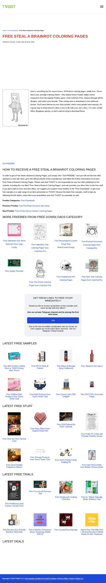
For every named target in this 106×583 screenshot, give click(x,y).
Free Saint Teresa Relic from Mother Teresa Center (91, 466)
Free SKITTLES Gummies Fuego (92, 395)
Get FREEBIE (8, 163)
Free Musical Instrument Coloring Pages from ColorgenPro (92, 244)
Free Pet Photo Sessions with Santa (34, 206)
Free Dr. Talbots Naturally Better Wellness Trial (92, 498)
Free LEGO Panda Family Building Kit (66, 461)
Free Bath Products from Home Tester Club (40, 395)
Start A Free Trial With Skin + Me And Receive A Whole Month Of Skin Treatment (91, 532)
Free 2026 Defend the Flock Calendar (66, 425)
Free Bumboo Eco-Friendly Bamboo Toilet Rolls (14, 531)
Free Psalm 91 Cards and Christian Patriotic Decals (92, 435)
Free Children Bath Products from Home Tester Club (14, 396)
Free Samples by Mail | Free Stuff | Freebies (40, 579)
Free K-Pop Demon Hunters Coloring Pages (33, 211)
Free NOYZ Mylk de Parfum (40, 367)
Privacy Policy (63, 579)
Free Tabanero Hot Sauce (92, 366)
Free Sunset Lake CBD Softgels (66, 395)
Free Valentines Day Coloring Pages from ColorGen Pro (40, 247)
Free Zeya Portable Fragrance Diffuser (14, 466)
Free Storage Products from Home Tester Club (40, 458)
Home (4, 30)
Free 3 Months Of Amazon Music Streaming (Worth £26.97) (40, 532)
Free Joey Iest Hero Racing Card (14, 440)
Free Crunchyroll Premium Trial (40, 492)
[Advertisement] (53, 66)
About (71, 579)
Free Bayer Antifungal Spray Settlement (66, 367)
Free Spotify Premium (14, 271)
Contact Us (79, 579)
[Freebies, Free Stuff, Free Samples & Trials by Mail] (9, 7)
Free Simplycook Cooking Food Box (66, 498)
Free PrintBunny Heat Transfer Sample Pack (14, 505)
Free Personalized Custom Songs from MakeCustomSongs (66, 244)
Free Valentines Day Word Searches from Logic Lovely (14, 244)
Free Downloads (13, 30)
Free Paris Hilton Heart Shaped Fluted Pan (40, 429)
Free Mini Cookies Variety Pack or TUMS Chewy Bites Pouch (14, 368)
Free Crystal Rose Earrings (66, 530)
